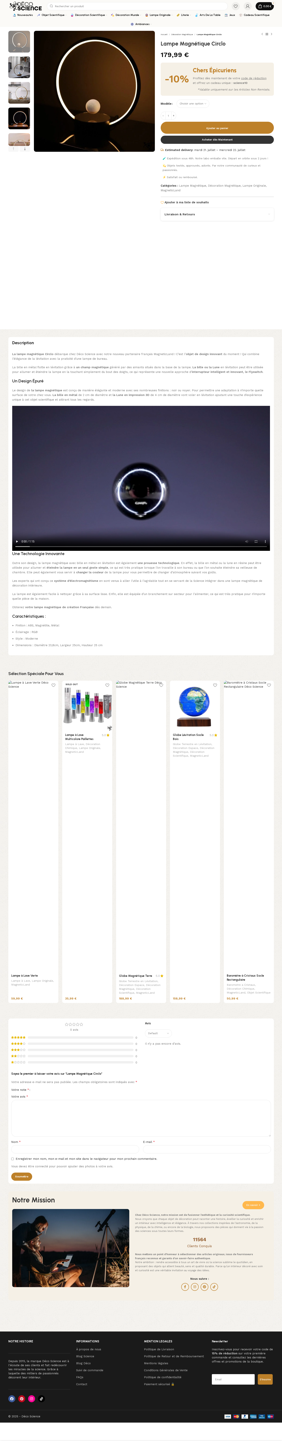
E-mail (149, 1142)
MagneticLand (170, 190)
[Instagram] (31, 1398)
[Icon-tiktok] (41, 1398)
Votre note (20, 1089)
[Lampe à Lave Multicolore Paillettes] (87, 706)
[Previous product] (262, 34)
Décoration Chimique (240, 988)
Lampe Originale (254, 185)
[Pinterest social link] (204, 1287)
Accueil (164, 34)
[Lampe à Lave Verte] (33, 826)
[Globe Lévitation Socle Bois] (195, 706)
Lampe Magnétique (192, 185)
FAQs (79, 1377)
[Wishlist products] (236, 6)
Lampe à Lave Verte (24, 975)
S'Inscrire (265, 1379)
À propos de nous (88, 1349)
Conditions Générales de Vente (166, 1370)
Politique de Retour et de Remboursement (174, 1356)
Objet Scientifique (259, 992)
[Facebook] (11, 1398)
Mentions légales (156, 1363)
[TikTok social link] (214, 1287)
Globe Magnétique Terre (135, 976)
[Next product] (271, 34)
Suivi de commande (89, 1370)
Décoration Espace (131, 985)
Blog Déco (83, 1363)
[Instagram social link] (195, 1287)
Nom (16, 1142)
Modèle (166, 103)
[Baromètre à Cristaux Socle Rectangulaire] (249, 826)
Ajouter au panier (217, 128)
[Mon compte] (248, 6)
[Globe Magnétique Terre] (141, 826)
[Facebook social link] (185, 1287)
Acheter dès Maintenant (217, 139)
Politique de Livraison (159, 1349)
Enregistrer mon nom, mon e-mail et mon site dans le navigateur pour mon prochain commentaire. (86, 1159)
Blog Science (85, 1356)
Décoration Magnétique (182, 34)
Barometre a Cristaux (241, 984)
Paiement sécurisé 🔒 (159, 1384)
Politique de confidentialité (162, 1377)
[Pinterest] (21, 1398)
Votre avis (19, 1096)
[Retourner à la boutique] (267, 34)
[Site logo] (25, 6)
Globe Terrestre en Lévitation (138, 981)
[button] (13, 149)
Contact (81, 1384)
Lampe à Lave (20, 980)
